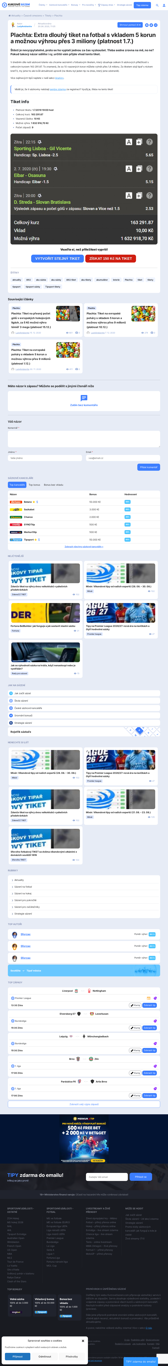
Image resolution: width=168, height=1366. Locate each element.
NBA (9, 1253)
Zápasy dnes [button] (107, 5)
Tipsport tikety (52, 286)
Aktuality (16, 15)
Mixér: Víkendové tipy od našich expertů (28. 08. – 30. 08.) (118, 586)
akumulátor (102, 279)
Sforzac (26, 934)
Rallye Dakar (14, 1277)
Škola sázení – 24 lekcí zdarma (141, 1218)
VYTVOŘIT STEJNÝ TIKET (57, 258)
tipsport (16, 286)
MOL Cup (52, 1265)
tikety (150, 279)
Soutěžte (15, 970)
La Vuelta (12, 1265)
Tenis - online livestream (99, 1242)
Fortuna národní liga (57, 1261)
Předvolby (72, 1356)
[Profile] (164, 5)
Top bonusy (14, 1289)
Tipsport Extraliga (16, 1234)
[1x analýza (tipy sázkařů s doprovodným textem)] (155, 998)
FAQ (157, 1344)
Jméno (12, 452)
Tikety (48, 15)
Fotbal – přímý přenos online (101, 1222)
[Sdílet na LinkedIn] (156, 24)
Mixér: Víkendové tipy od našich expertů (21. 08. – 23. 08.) (118, 812)
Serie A (50, 1249)
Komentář (13, 428)
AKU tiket (71, 279)
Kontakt (150, 1344)
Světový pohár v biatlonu (20, 1273)
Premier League (55, 1238)
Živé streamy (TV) (135, 1238)
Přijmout (18, 1356)
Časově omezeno (32, 15)
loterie (116, 279)
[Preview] (148, 998)
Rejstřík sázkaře (20, 731)
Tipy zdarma (142, 5)
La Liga (50, 1246)
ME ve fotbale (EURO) (58, 1222)
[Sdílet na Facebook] (147, 24)
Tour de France (15, 1261)
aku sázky (56, 279)
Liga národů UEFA (56, 1230)
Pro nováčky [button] (88, 5)
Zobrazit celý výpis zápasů (84, 1104)
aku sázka (41, 279)
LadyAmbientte (24, 26)
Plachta (58, 15)
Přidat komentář (148, 467)
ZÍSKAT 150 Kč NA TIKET (110, 258)
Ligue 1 (50, 1253)
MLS (9, 1257)
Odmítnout (45, 1356)
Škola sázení (21, 700)
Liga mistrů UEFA (56, 1234)
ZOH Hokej (13, 1218)
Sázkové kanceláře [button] (58, 5)
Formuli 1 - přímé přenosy (99, 1249)
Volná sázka (17, 1299)
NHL (9, 1226)
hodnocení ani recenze (91, 1360)
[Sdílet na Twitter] (151, 24)
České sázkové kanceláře (28, 708)
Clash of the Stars (16, 1281)
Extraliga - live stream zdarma (102, 1230)
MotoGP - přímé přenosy (99, 1253)
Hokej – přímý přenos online (101, 1226)
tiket (140, 279)
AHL (9, 1230)
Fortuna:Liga (53, 1257)
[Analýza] (155, 998)
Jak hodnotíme (139, 1344)
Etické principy (152, 1340)
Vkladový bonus (44, 1299)
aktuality (16, 279)
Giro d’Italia (13, 1269)
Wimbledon (13, 1242)
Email (89, 452)
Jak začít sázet (22, 693)
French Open (14, 1246)
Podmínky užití (138, 1340)
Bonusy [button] (75, 5)
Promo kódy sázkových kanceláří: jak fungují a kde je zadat (141, 1230)
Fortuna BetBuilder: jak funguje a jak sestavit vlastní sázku (43, 626)
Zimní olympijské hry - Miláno (101, 1218)
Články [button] (42, 5)
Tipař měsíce (34, 970)
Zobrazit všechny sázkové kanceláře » (84, 546)
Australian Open (15, 1238)
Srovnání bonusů (23, 715)
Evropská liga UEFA (57, 1226)
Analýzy (59, 78)
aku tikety (86, 279)
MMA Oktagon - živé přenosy (101, 1246)
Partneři (155, 1347)
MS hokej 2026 (15, 1222)
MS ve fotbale (54, 1218)
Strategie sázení (124, 5)
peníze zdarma (58, 89)
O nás (149, 1327)
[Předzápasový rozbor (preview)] (148, 998)
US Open (12, 1249)
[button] (83, 1340)
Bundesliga (52, 1242)
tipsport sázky (33, 286)
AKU (28, 279)
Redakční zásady (123, 1344)
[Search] (157, 5)
